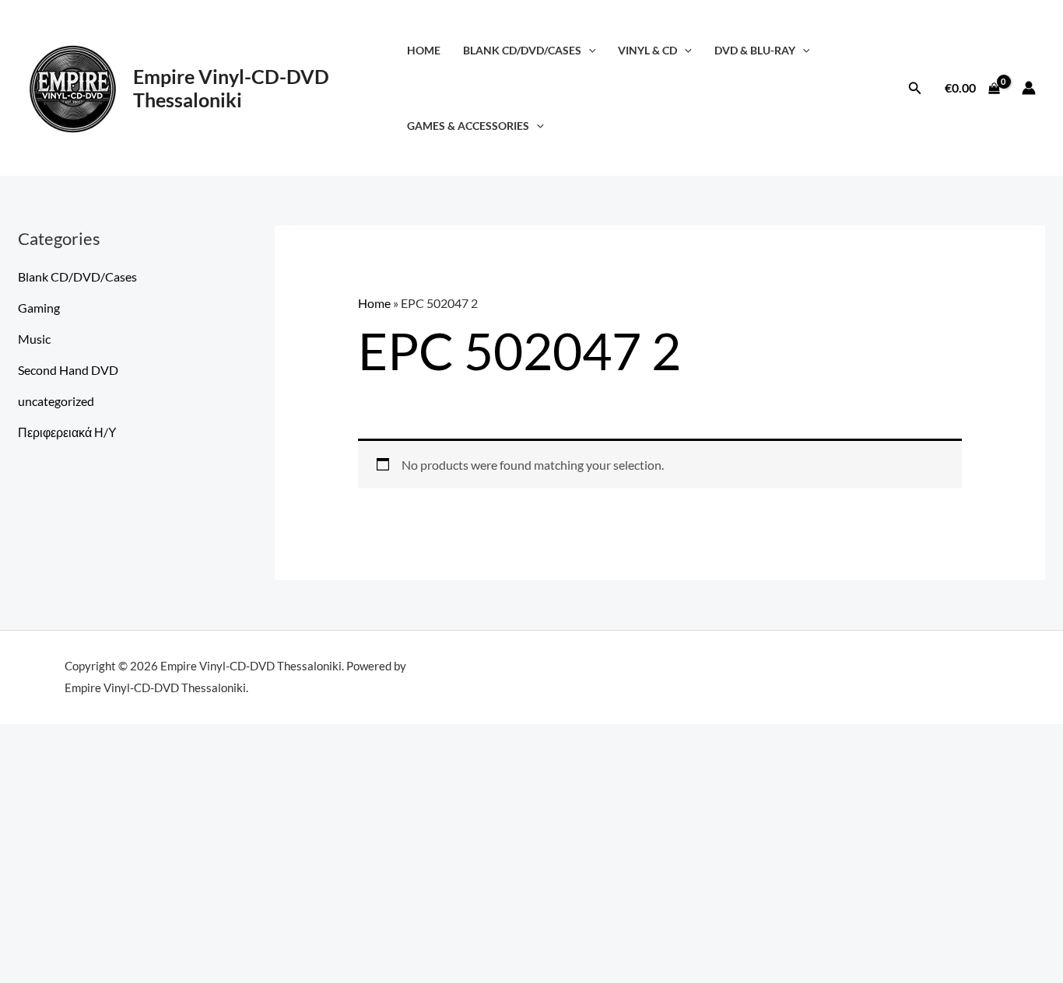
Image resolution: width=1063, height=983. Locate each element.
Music (34, 338)
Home (423, 50)
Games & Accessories (468, 125)
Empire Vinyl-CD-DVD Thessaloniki (231, 88)
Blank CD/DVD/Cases (522, 50)
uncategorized (56, 401)
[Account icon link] (1029, 88)
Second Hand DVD (68, 369)
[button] (588, 50)
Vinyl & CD (647, 50)
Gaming (39, 307)
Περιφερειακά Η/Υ (67, 432)
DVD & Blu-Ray (754, 50)
